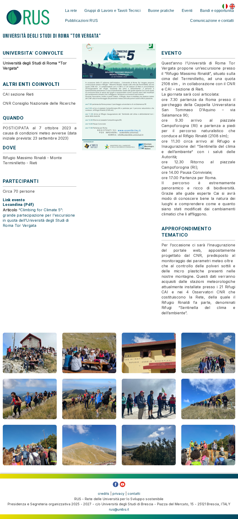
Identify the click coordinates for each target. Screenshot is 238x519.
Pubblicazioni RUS (81, 21)
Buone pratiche (161, 11)
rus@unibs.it (119, 509)
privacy (118, 494)
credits (103, 494)
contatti (134, 494)
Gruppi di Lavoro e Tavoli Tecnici (112, 11)
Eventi (187, 11)
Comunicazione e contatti (212, 21)
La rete (71, 11)
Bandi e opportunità (217, 11)
